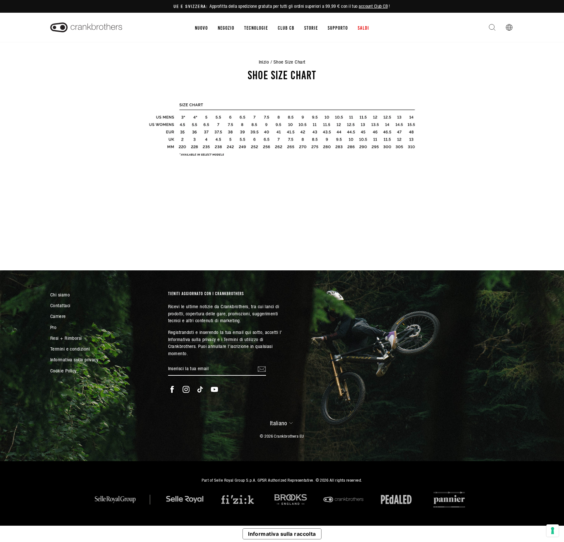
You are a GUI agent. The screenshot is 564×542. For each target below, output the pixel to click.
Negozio (226, 27)
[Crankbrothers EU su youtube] (214, 389)
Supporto (338, 27)
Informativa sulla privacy (74, 359)
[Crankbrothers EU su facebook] (172, 389)
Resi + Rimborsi (66, 338)
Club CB (286, 27)
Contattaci (60, 305)
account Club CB (373, 6)
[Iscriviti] (262, 369)
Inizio (264, 62)
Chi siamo (60, 294)
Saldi (363, 27)
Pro (53, 327)
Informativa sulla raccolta (282, 534)
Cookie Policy (63, 370)
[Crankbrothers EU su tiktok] (200, 389)
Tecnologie (256, 27)
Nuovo (201, 27)
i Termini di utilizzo (239, 339)
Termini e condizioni (70, 349)
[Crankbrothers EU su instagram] (186, 389)
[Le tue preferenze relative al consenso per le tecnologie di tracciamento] (552, 530)
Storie (311, 27)
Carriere (58, 316)
